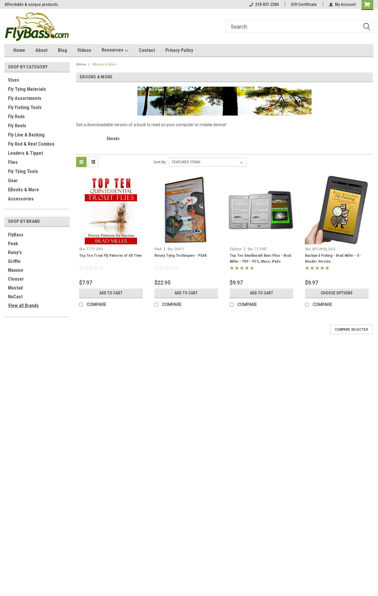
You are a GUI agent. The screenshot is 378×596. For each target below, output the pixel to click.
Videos (84, 50)
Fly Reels (17, 126)
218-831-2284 (267, 4)
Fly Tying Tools (23, 171)
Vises (13, 80)
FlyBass (15, 235)
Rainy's (15, 252)
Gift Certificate (304, 4)
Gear (13, 180)
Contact (147, 50)
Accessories (21, 199)
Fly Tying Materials (27, 89)
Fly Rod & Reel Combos (31, 144)
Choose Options (337, 293)
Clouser (16, 279)
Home (19, 50)
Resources (113, 50)
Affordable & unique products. (31, 4)
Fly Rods (16, 116)
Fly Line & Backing (26, 135)
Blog (62, 50)
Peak (13, 243)
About (41, 50)
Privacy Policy (179, 50)
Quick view (110, 240)
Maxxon (15, 270)
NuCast (15, 296)
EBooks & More (23, 189)
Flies (13, 162)
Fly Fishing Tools (25, 107)
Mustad (15, 288)
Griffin (14, 261)
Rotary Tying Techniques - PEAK (180, 255)
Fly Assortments (24, 98)
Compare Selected (351, 329)
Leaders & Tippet (25, 153)
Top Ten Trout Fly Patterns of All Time (110, 255)
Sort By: (160, 162)
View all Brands (23, 305)
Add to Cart (111, 293)
